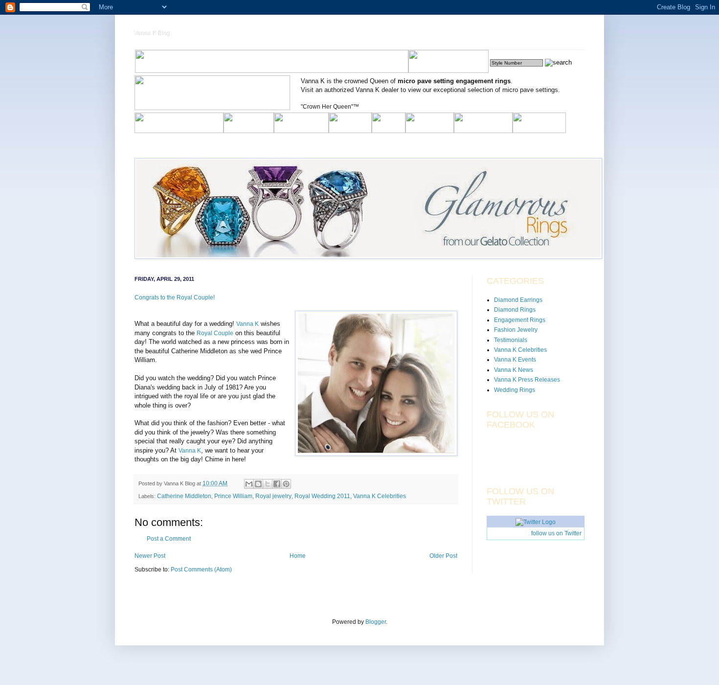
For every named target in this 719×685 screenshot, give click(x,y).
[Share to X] (267, 484)
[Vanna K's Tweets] (536, 522)
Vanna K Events (515, 359)
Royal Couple (215, 333)
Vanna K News (513, 369)
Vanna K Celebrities (379, 496)
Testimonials (510, 340)
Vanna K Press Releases (527, 379)
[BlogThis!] (258, 484)
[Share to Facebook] (277, 484)
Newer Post (150, 555)
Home (298, 555)
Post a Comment (169, 538)
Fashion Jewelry (516, 329)
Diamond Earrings (518, 300)
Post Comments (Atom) (201, 569)
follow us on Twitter (556, 533)
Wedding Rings (514, 390)
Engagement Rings (519, 320)
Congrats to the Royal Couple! (175, 297)
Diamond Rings (515, 309)
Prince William (233, 496)
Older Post (443, 555)
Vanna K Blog (153, 33)
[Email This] (249, 484)
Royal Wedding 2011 (322, 496)
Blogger (375, 621)
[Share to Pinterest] (286, 484)
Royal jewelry (273, 496)
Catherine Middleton (184, 496)
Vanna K (247, 323)
